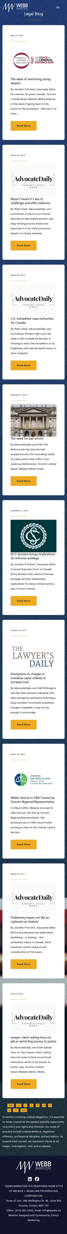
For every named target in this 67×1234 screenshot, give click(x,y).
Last (24, 1110)
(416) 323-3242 (24, 1210)
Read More (23, 125)
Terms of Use (13, 1200)
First (11, 1105)
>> (15, 1110)
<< (18, 1105)
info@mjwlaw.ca (51, 1210)
